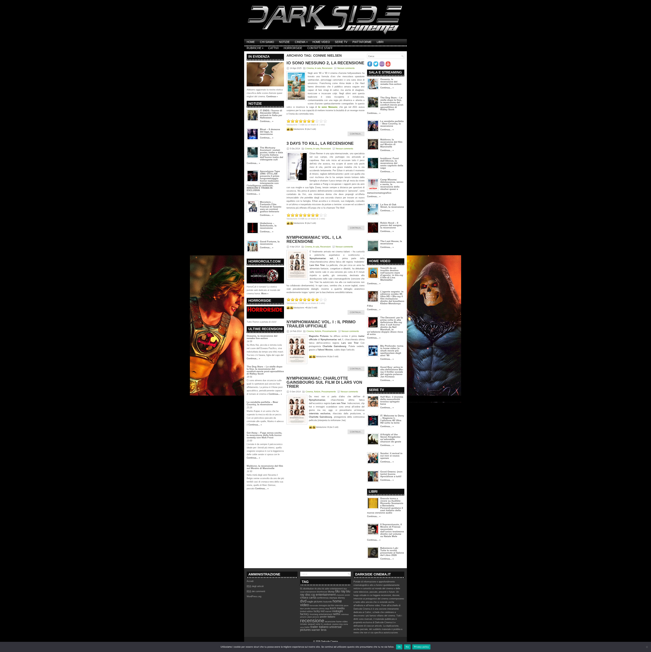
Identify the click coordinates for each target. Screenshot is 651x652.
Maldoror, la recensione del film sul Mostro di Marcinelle (265, 467)
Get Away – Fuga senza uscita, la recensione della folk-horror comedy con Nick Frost (264, 435)
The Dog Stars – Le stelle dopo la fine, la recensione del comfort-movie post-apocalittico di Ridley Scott (265, 370)
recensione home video (336, 621)
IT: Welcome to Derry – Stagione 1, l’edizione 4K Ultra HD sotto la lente (392, 419)
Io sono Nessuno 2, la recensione (325, 63)
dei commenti (256, 591)
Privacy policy (421, 646)
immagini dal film (326, 605)
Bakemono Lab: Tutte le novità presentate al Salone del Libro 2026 (392, 551)
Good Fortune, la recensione (270, 242)
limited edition (306, 611)
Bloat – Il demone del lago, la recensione (270, 131)
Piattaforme (362, 42)
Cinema (301, 41)
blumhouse (322, 592)
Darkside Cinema (329, 641)
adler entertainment (334, 589)
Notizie (284, 42)
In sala (318, 68)
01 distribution (307, 588)
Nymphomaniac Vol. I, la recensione (314, 239)
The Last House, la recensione (391, 242)
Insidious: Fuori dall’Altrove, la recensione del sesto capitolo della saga (391, 163)
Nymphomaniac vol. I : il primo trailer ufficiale (321, 324)
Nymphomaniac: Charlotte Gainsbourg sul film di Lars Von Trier (324, 382)
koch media (337, 608)
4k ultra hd (319, 589)
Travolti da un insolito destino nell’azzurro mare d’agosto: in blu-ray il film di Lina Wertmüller (391, 274)
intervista (339, 605)
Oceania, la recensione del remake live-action (262, 337)
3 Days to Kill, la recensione (320, 143)
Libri (380, 42)
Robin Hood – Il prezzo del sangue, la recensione (391, 225)
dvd (303, 601)
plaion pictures (313, 617)
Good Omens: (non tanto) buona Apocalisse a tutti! (391, 474)
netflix (336, 614)
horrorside (314, 605)
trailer (307, 627)
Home (251, 42)
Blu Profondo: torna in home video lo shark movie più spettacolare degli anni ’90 (391, 350)
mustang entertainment (321, 614)
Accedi (250, 581)
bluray (331, 591)
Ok (399, 646)
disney (341, 597)
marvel (328, 611)
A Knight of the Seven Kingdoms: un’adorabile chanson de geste (390, 438)
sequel (311, 624)
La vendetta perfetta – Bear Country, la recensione (262, 403)
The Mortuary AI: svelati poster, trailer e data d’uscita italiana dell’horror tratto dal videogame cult (271, 153)
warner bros (319, 629)
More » (264, 293)
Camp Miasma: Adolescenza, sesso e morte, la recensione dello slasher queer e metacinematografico (385, 186)
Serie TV (341, 42)
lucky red (319, 611)
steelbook (327, 624)
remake (303, 624)
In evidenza (259, 56)
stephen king (337, 624)
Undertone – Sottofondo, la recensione (268, 225)
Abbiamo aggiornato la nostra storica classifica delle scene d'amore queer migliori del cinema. (265, 93)
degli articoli (255, 586)
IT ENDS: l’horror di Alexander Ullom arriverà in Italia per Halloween (271, 114)
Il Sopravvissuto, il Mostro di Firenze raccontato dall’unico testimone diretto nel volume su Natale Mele (392, 530)
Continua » (272, 96)
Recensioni (327, 68)
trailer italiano (319, 627)
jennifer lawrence (312, 609)
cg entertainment (323, 594)
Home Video (321, 42)
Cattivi (273, 48)
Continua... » (266, 121)
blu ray (340, 591)
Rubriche (255, 48)
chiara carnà (308, 597)
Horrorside (293, 48)
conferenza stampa (327, 597)
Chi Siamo (267, 42)
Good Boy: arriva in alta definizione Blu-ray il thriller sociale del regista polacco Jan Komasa (391, 372)
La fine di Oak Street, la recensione (392, 205)
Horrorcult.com (264, 261)
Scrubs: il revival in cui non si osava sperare (391, 455)
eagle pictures (315, 601)
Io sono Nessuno (327, 107)
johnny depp (324, 609)
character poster (343, 595)
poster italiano (327, 616)
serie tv (319, 624)
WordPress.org (254, 596)
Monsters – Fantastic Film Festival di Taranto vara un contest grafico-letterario (270, 207)
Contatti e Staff (320, 48)
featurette (327, 602)
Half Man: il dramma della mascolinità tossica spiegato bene (391, 400)
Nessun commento (346, 68)
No (407, 646)
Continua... (356, 134)
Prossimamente (329, 331)
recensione (312, 620)
